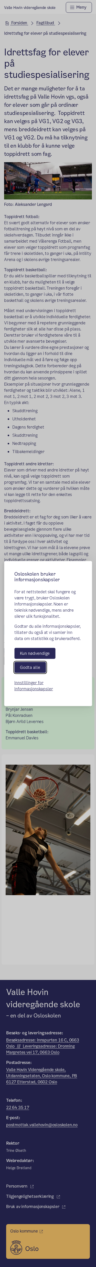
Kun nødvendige (35, 653)
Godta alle (30, 667)
